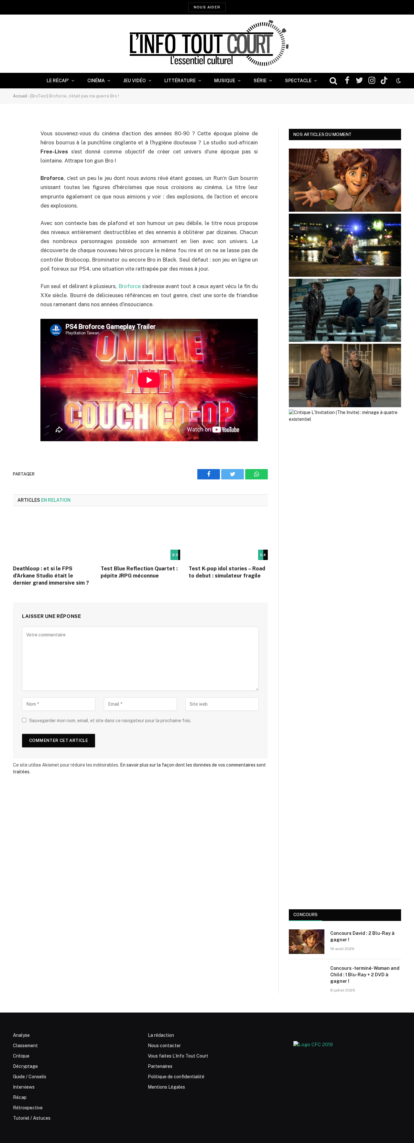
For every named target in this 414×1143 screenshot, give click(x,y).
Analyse (21, 1035)
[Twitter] (19, 166)
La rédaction (161, 1035)
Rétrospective (28, 1107)
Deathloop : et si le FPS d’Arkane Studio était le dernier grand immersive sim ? (51, 576)
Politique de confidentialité (176, 1076)
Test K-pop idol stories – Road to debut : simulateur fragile (227, 572)
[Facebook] (19, 150)
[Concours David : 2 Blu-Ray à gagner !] (306, 941)
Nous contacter (164, 1045)
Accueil (20, 96)
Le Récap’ (58, 80)
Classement (25, 1045)
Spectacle (298, 80)
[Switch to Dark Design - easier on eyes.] (398, 80)
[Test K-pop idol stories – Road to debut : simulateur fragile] (228, 537)
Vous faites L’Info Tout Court (178, 1056)
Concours (305, 914)
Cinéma (96, 80)
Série (260, 80)
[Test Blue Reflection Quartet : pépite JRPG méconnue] (140, 537)
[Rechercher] (333, 80)
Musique (224, 80)
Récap (20, 1097)
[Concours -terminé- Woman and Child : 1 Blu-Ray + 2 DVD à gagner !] (306, 976)
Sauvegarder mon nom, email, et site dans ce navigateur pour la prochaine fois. (110, 720)
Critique (21, 1056)
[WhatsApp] (19, 183)
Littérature (180, 80)
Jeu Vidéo (134, 80)
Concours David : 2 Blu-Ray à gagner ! (362, 936)
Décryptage (25, 1066)
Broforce (130, 286)
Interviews (24, 1087)
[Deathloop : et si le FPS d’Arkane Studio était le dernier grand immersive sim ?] (52, 537)
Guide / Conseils (29, 1076)
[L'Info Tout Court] (207, 44)
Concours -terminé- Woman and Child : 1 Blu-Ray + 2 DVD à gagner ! (364, 975)
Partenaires (160, 1066)
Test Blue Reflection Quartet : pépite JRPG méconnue (139, 572)
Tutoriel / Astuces (31, 1118)
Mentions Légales (166, 1087)
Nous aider (207, 7)
